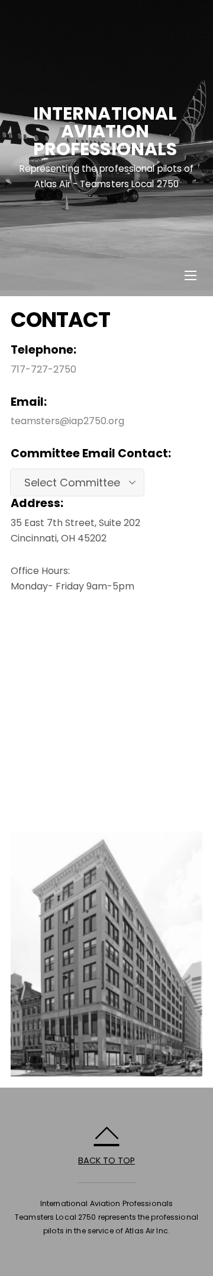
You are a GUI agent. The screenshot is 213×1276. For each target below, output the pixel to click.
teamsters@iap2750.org (67, 421)
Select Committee (72, 482)
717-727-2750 (43, 369)
